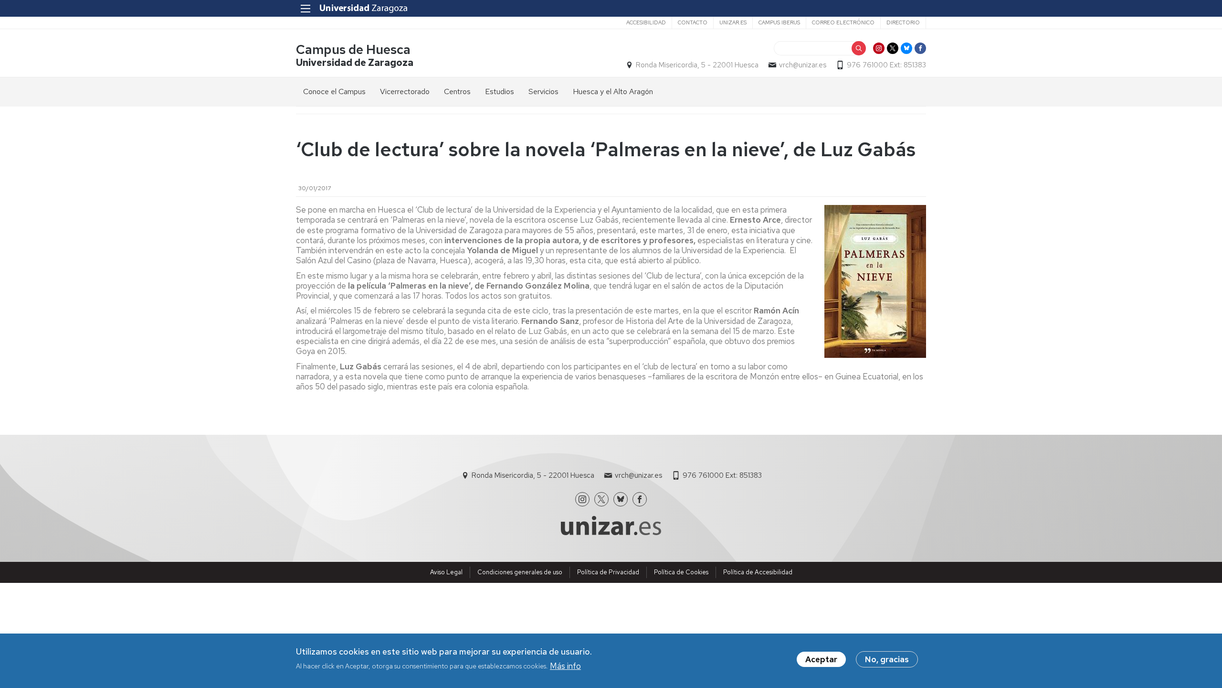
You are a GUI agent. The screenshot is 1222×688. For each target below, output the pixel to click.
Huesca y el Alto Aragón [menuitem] (613, 91)
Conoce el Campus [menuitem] (334, 91)
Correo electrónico (843, 22)
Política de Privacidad (608, 572)
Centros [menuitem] (457, 91)
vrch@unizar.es (802, 65)
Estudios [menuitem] (499, 91)
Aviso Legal (446, 572)
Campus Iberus (779, 22)
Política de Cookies (681, 572)
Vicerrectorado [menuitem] (405, 91)
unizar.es (733, 22)
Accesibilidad (646, 22)
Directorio (903, 22)
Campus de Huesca (353, 49)
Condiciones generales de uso (519, 572)
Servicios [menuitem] (543, 91)
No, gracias (887, 659)
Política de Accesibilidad (757, 572)
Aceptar (821, 659)
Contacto (692, 22)
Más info (565, 665)
